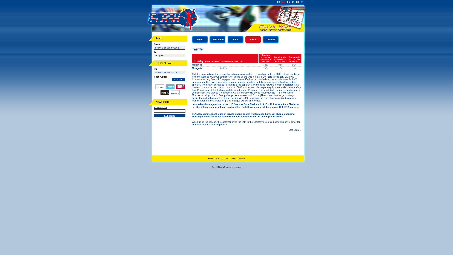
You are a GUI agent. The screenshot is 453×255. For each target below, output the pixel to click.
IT (293, 2)
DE (288, 2)
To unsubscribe (160, 107)
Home (200, 39)
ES (297, 2)
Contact (271, 39)
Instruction (218, 39)
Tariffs (233, 158)
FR (278, 2)
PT (302, 2)
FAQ (235, 39)
